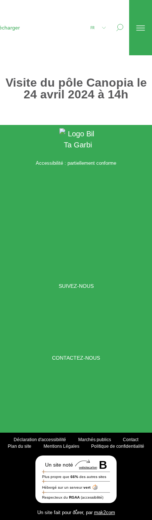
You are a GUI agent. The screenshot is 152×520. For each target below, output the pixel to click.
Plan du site (19, 446)
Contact (130, 439)
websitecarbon (88, 467)
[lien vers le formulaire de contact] (67, 394)
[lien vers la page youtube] (126, 322)
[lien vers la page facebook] (25, 322)
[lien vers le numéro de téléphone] (85, 394)
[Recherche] (119, 27)
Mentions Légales (61, 446)
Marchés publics (94, 439)
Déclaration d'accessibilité (40, 439)
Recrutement (25, 55)
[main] (76, 90)
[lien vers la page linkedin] (54, 322)
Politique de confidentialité (117, 446)
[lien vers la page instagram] (90, 322)
